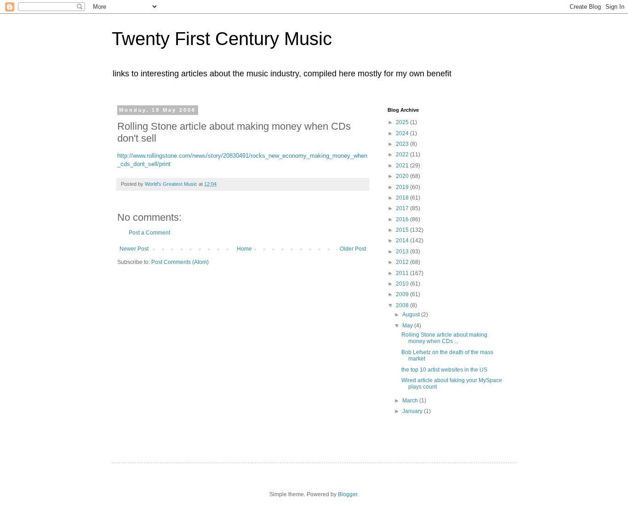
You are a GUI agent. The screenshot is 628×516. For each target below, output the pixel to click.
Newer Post (134, 249)
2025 (403, 122)
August (411, 314)
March (410, 400)
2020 (403, 176)
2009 (403, 294)
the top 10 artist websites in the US (444, 370)
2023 (403, 144)
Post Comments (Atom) (180, 262)
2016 (403, 219)
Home (244, 249)
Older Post (353, 249)
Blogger (347, 494)
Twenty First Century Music (222, 39)
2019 (403, 187)
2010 (403, 284)
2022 (403, 154)
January (413, 411)
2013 (403, 251)
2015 (403, 230)
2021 (403, 165)
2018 (403, 198)
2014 (403, 240)
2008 (403, 305)
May (408, 325)
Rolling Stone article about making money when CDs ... (444, 338)
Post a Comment (149, 232)
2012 (403, 262)
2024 (403, 133)
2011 (403, 273)
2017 (403, 208)
